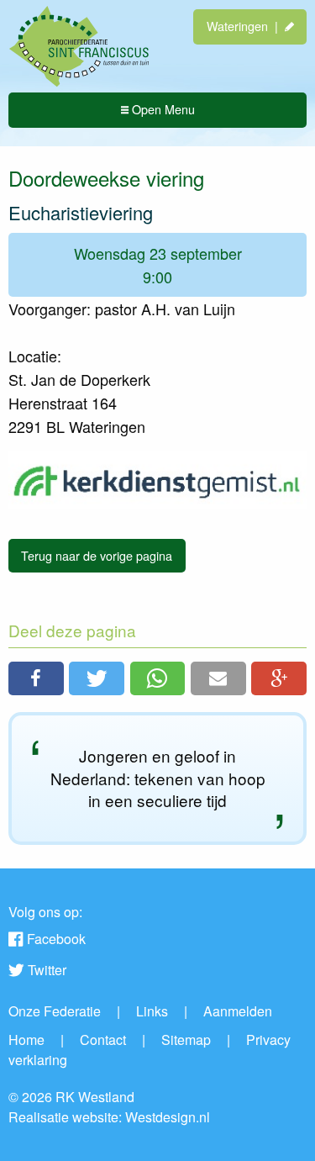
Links (152, 1011)
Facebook (56, 938)
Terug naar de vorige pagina (96, 555)
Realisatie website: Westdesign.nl (109, 1117)
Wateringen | (246, 25)
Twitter (47, 969)
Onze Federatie (54, 1011)
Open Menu (162, 109)
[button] (36, 678)
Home (26, 1039)
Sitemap (186, 1039)
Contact (103, 1039)
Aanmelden (237, 1011)
